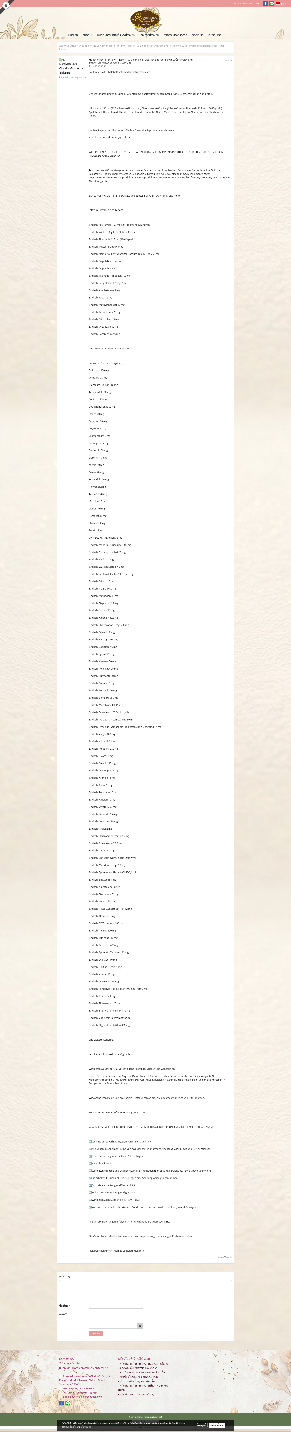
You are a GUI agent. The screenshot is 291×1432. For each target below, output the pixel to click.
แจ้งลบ (228, 60)
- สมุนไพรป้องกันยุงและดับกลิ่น (136, 1381)
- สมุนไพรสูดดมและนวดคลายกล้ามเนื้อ (141, 1372)
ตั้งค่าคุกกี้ (201, 1425)
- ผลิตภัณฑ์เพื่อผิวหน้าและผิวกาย (137, 1368)
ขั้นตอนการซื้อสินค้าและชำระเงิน (116, 35)
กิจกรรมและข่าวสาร (175, 35)
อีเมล (63, 1314)
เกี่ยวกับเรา (214, 35)
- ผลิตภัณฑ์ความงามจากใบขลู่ (136, 1394)
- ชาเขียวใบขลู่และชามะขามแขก (138, 1376)
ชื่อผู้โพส (64, 1305)
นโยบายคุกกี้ (86, 1426)
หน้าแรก (73, 35)
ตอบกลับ (97, 1333)
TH (282, 3)
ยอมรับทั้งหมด (217, 1425)
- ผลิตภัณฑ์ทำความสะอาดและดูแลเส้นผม (143, 1363)
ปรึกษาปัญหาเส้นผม (89, 45)
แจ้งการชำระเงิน (149, 35)
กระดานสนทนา (67, 45)
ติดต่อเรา (197, 35)
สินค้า (86, 35)
